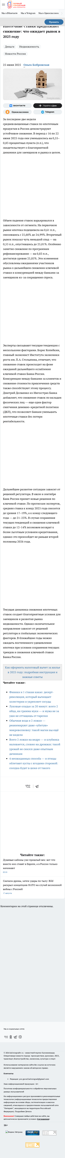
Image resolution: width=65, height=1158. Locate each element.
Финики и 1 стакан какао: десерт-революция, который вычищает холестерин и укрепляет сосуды (31, 696)
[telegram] (38, 786)
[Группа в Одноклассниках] (17, 112)
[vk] (28, 786)
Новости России (15, 54)
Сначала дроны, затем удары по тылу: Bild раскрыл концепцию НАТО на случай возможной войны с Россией (32, 886)
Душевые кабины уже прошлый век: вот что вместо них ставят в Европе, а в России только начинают (30, 865)
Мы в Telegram (28, 13)
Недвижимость (29, 46)
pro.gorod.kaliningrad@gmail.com (34, 1079)
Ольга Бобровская (36, 65)
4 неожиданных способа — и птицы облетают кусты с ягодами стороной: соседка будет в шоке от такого (33, 763)
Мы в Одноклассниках (49, 13)
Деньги (9, 46)
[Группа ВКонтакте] (17, 105)
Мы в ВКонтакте (10, 13)
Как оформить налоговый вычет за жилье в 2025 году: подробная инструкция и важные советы (32, 672)
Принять (54, 22)
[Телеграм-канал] (47, 112)
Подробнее (20, 1111)
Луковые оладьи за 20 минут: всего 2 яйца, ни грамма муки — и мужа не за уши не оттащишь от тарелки (34, 711)
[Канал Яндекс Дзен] (47, 105)
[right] (62, 13)
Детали (28, 1111)
